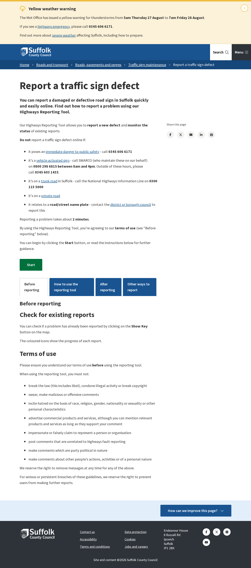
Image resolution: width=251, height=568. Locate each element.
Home (24, 64)
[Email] (191, 134)
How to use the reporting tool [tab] (66, 287)
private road (50, 195)
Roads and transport (52, 64)
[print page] (211, 134)
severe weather (64, 35)
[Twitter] (180, 134)
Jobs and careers (136, 546)
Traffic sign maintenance (147, 64)
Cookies (130, 539)
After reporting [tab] (107, 287)
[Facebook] (170, 134)
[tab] (221, 52)
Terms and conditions (95, 546)
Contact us (87, 532)
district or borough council (130, 204)
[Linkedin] (201, 134)
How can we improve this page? (192, 510)
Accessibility (88, 539)
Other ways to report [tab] (139, 287)
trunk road (49, 181)
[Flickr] (227, 532)
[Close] (244, 8)
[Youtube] (206, 542)
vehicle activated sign (52, 160)
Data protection (135, 532)
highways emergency (53, 26)
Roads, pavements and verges (98, 64)
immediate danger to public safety (72, 151)
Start (31, 264)
